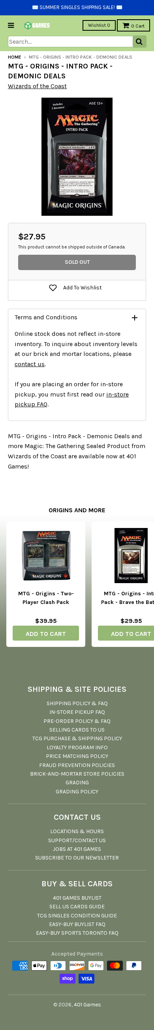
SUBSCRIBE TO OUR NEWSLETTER (77, 857)
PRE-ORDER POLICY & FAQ (77, 721)
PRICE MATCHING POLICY (77, 756)
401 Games (87, 1004)
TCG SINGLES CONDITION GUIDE (77, 915)
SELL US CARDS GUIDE (77, 906)
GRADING (77, 782)
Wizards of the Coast (37, 86)
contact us (30, 364)
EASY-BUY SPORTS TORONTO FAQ (77, 933)
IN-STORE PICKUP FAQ (77, 712)
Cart (138, 26)
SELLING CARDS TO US (77, 729)
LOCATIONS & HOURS (77, 831)
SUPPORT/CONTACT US (77, 840)
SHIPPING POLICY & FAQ (77, 703)
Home (14, 57)
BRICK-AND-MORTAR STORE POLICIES (77, 774)
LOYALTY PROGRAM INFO (77, 747)
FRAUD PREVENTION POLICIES (77, 765)
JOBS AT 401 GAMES (77, 849)
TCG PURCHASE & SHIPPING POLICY (77, 738)
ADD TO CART (46, 633)
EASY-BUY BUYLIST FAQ (77, 924)
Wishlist (99, 25)
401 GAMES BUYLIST (77, 898)
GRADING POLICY (77, 791)
